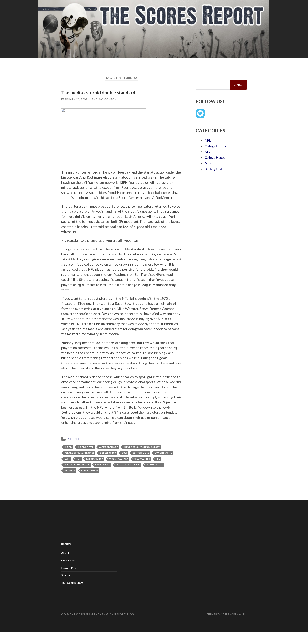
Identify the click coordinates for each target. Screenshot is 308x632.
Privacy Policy (70, 568)
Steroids (70, 470)
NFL (77, 439)
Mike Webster (142, 458)
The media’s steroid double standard (98, 92)
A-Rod (68, 447)
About (65, 553)
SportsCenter (154, 464)
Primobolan (102, 464)
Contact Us (68, 560)
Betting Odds (214, 169)
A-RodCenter (86, 447)
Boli (124, 453)
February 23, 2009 (74, 99)
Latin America (94, 458)
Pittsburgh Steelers (77, 464)
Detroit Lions (140, 453)
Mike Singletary (118, 458)
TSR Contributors (72, 582)
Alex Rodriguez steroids (79, 453)
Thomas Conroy (104, 99)
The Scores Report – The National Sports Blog (102, 614)
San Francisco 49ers (128, 464)
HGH (78, 458)
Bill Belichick (108, 453)
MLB (70, 439)
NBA (208, 152)
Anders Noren (228, 614)
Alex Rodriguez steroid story (142, 447)
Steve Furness (89, 470)
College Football (216, 146)
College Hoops (215, 157)
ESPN (67, 458)
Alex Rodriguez (108, 447)
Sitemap (66, 575)
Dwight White (163, 453)
